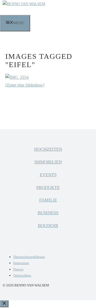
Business (48, 212)
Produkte (48, 187)
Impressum (21, 263)
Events (48, 174)
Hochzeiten (48, 149)
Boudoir (48, 225)
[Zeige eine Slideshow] (24, 85)
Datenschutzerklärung (29, 257)
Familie (48, 200)
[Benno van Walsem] (24, 4)
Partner (18, 269)
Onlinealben (22, 275)
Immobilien (48, 162)
